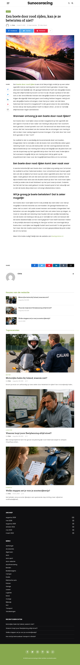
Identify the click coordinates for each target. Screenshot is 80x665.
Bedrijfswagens (11, 571)
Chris (13, 25)
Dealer (8, 577)
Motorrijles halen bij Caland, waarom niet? (33, 297)
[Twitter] (8, 94)
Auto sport (9, 558)
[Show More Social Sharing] (50, 31)
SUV (7, 605)
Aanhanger (9, 546)
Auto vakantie (10, 561)
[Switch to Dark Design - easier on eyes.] (69, 3)
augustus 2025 (11, 524)
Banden (8, 568)
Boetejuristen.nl (57, 236)
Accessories (10, 549)
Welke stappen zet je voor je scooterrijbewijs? (34, 318)
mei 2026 (9, 521)
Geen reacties (33, 25)
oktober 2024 (10, 527)
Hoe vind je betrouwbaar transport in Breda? (21, 636)
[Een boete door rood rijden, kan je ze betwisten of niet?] (40, 57)
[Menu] (8, 3)
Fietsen (8, 583)
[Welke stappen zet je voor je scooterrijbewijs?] (11, 321)
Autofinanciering (11, 565)
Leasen (8, 590)
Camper (9, 574)
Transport (9, 608)
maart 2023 (10, 533)
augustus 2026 (11, 517)
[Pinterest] (8, 104)
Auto (8, 11)
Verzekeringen (11, 611)
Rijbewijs (9, 487)
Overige (8, 599)
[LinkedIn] (8, 99)
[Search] (72, 3)
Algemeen (9, 552)
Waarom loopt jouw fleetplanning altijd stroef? (35, 308)
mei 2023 (9, 530)
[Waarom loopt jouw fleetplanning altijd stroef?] (11, 310)
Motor (8, 375)
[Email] (8, 109)
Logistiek (9, 430)
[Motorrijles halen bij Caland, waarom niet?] (11, 300)
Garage (8, 586)
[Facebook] (8, 89)
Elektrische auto (11, 580)
